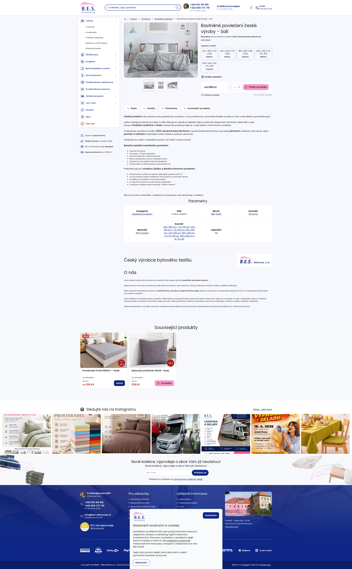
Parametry (171, 108)
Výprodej (90, 123)
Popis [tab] (134, 108)
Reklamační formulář (139, 503)
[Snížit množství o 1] (231, 87)
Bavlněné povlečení (142, 214)
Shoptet (245, 564)
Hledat (177, 8)
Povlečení (90, 27)
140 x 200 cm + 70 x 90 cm (176, 227)
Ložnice (89, 20)
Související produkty (199, 108)
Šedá (218, 214)
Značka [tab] (151, 108)
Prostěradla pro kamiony (98, 89)
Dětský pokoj (92, 54)
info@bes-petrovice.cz (98, 514)
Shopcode (266, 564)
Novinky (89, 110)
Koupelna (90, 61)
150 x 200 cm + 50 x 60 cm (179, 231)
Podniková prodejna (228, 6)
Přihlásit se (200, 472)
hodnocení (97, 528)
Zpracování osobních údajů (142, 506)
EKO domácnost (93, 75)
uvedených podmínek (178, 540)
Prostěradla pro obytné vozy (99, 82)
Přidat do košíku (258, 87)
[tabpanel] (103, 360)
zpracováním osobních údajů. (188, 479)
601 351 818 (202, 4)
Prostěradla (91, 32)
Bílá (213, 214)
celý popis (205, 40)
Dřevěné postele (93, 48)
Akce (88, 116)
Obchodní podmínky (139, 499)
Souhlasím (211, 515)
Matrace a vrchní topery (96, 43)
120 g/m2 (253, 214)
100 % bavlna (142, 232)
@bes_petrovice (262, 409)
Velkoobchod (185, 499)
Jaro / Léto (91, 103)
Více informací (231, 527)
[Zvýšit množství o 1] (239, 87)
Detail (119, 383)
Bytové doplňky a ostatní (98, 68)
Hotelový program (95, 96)
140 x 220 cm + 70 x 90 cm (179, 228)
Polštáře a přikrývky (94, 37)
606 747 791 (203, 7)
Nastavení (141, 562)
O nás (181, 506)
